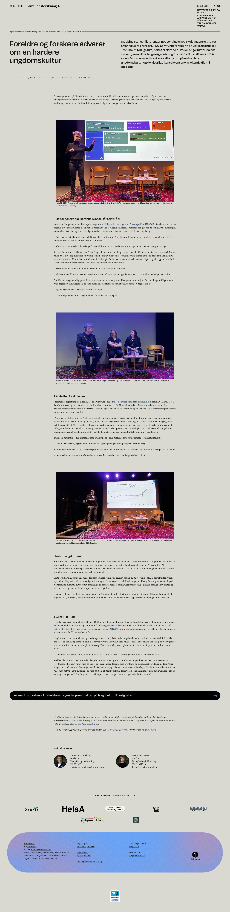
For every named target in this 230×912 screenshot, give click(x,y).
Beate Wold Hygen (141, 755)
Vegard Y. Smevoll (137, 855)
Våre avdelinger (207, 23)
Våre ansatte (205, 20)
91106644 (78, 764)
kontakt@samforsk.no (41, 849)
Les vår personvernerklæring (89, 861)
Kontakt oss (29, 843)
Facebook (81, 846)
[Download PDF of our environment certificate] (115, 896)
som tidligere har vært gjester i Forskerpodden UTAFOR (127, 224)
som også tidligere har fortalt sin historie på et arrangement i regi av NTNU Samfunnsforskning (112, 627)
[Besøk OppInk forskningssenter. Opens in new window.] (157, 809)
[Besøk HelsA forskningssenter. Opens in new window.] (73, 809)
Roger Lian (134, 846)
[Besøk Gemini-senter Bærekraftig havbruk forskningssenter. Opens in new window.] (115, 809)
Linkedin (91, 846)
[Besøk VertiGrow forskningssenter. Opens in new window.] (136, 819)
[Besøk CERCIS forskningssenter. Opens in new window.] (32, 809)
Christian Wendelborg (80, 755)
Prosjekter (203, 12)
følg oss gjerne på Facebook (115, 729)
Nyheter (20, 31)
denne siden (150, 729)
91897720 (141, 764)
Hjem (12, 31)
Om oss (201, 25)
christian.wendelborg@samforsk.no (87, 767)
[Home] (103, 6)
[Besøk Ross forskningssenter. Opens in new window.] (198, 809)
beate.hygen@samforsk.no (144, 767)
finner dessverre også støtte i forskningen (131, 401)
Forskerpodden (84, 855)
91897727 (31, 846)
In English (202, 6)
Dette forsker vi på (208, 10)
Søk (218, 6)
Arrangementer (206, 18)
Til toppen (195, 859)
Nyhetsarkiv (82, 852)
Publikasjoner (205, 15)
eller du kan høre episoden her (84, 724)
